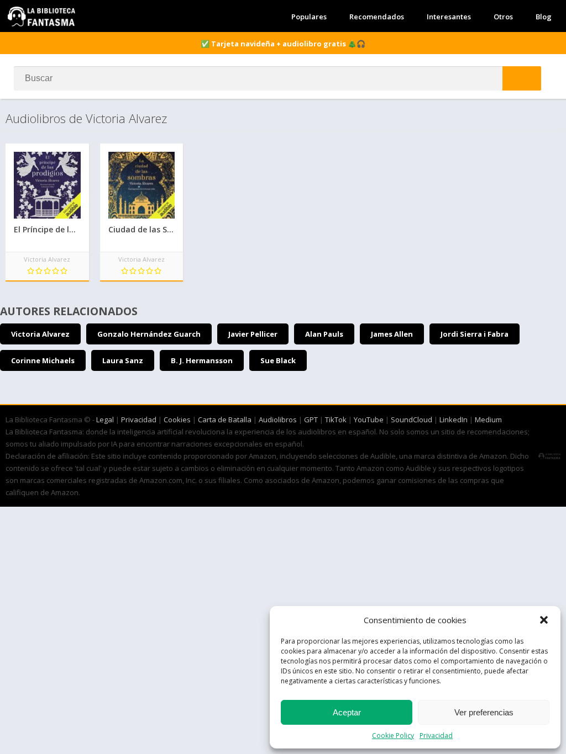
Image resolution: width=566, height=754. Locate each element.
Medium (488, 419)
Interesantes (449, 17)
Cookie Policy (393, 735)
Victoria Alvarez (40, 334)
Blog (544, 17)
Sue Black (278, 360)
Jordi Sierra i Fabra (475, 334)
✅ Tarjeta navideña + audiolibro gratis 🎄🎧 (283, 44)
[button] (543, 619)
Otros (503, 17)
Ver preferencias (483, 712)
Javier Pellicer (252, 334)
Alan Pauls (324, 334)
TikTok (336, 419)
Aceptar (347, 712)
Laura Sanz (122, 360)
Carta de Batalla (224, 419)
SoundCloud (411, 419)
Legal (105, 419)
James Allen (392, 334)
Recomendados (376, 17)
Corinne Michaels (43, 360)
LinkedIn (453, 419)
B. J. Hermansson (202, 360)
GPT (311, 419)
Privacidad (436, 735)
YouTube (369, 419)
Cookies (177, 419)
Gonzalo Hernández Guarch (149, 334)
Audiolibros (278, 419)
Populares (309, 17)
